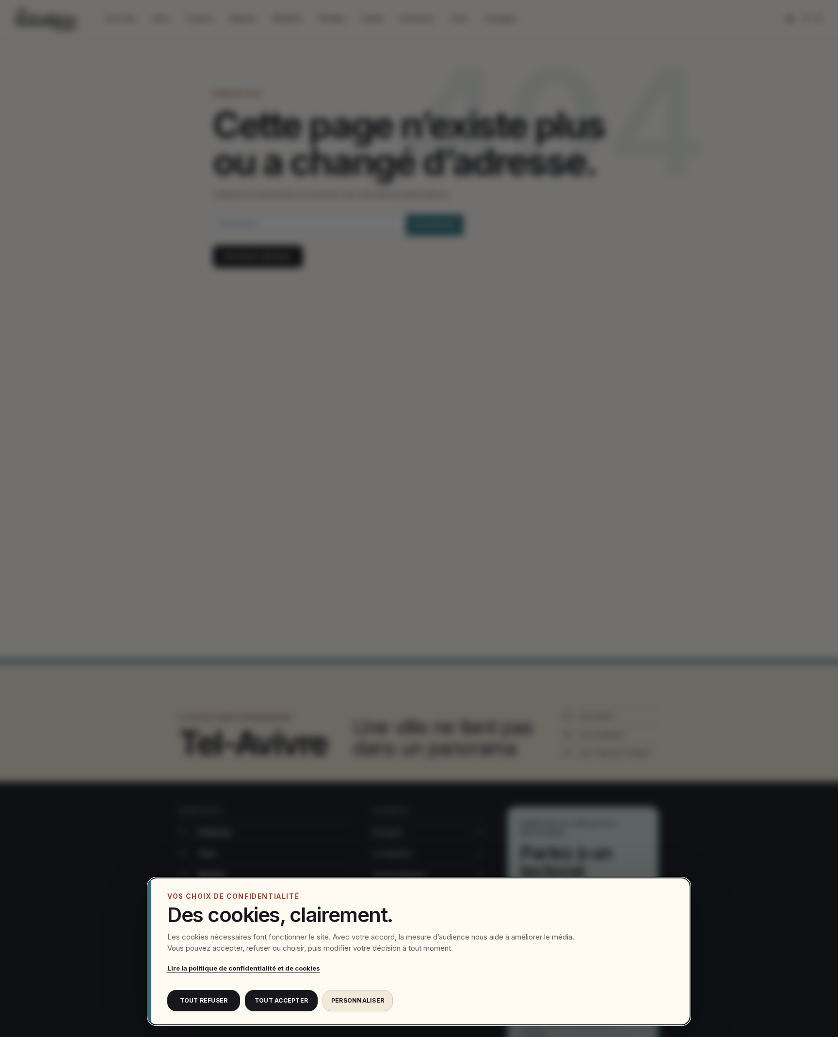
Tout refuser (204, 1000)
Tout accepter (281, 1000)
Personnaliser (357, 1000)
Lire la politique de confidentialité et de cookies (243, 968)
